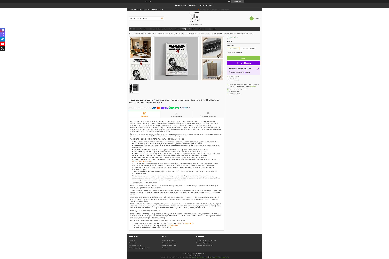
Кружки (164, 248)
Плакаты (143, 29)
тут (170, 227)
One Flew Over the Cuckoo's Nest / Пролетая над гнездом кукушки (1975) (159, 34)
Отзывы (149, 161)
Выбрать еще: (235, 52)
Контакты (211, 29)
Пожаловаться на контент (200, 257)
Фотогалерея (133, 243)
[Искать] (162, 18)
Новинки (133, 29)
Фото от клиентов (138, 161)
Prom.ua (203, 253)
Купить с (240, 63)
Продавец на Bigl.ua (194, 255)
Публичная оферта (135, 245)
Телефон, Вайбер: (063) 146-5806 (206, 240)
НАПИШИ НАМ (206, 5)
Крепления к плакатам (158, 29)
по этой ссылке (173, 225)
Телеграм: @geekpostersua (204, 243)
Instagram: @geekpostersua (204, 245)
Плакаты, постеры (168, 240)
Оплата (192, 29)
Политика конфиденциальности (139, 248)
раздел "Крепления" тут (185, 223)
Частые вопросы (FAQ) (177, 29)
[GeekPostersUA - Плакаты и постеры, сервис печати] (194, 17)
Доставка (201, 29)
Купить (243, 58)
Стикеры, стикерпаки (169, 245)
